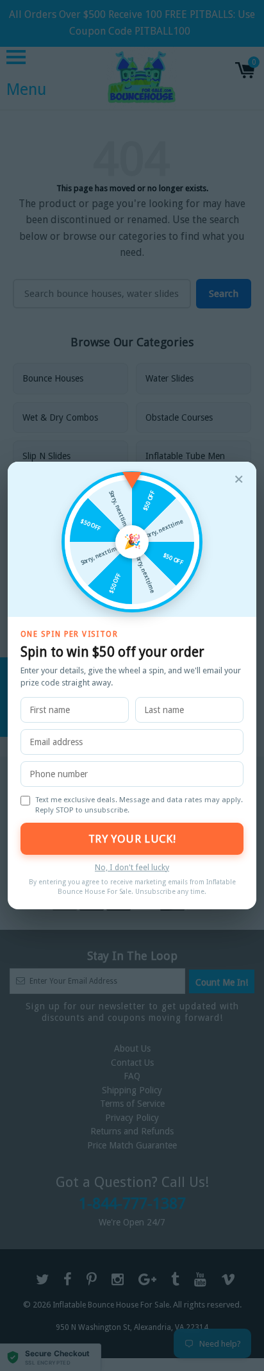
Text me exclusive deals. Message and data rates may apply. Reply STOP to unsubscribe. (139, 804)
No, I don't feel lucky (132, 867)
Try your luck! (132, 838)
